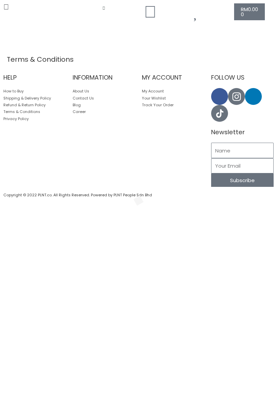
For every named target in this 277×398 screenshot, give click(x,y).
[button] (23, 7)
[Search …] (104, 8)
